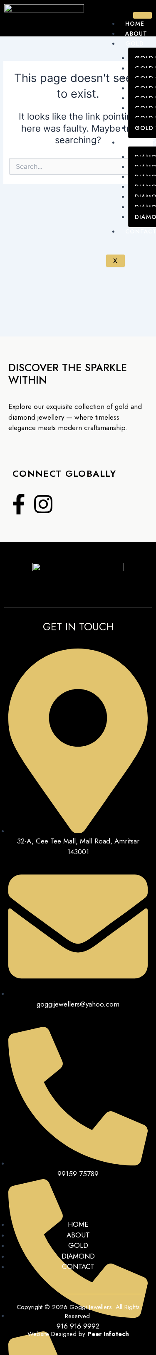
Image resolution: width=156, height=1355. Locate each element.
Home (134, 23)
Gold (134, 43)
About (136, 33)
